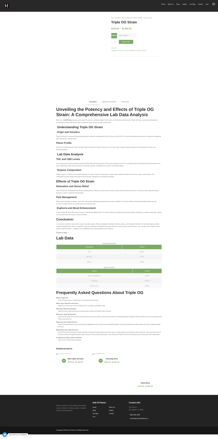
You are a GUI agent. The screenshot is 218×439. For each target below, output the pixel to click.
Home (163, 4)
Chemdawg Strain (112, 359)
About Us (171, 4)
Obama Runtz (145, 383)
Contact (200, 4)
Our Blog (192, 4)
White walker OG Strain (75, 359)
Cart (207, 4)
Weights (114, 35)
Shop (178, 4)
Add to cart (126, 41)
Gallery (184, 4)
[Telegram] (4, 434)
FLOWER (117, 18)
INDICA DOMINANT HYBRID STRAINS (132, 18)
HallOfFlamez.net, (69, 120)
